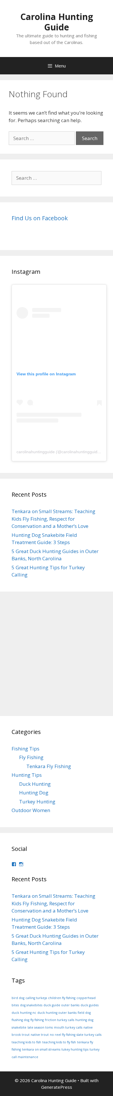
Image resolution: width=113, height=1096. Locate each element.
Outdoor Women (31, 810)
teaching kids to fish (26, 1042)
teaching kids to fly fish (59, 1042)
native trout (40, 1035)
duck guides (90, 1005)
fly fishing (37, 1020)
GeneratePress (56, 1087)
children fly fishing (61, 998)
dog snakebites (31, 1005)
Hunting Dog (33, 792)
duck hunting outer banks (56, 1013)
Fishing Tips (25, 748)
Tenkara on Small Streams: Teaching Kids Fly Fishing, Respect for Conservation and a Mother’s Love (53, 518)
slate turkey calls (88, 1035)
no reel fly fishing (62, 1035)
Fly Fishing (31, 757)
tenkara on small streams (41, 1049)
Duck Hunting (35, 784)
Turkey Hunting (37, 801)
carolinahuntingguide (36, 451)
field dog (84, 1013)
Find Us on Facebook (40, 218)
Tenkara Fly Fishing (48, 766)
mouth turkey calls (68, 1027)
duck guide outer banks (61, 1005)
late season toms (40, 1027)
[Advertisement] (56, 653)
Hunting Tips (27, 775)
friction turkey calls (59, 1020)
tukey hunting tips (74, 1049)
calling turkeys (36, 998)
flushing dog (20, 1020)
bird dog (18, 998)
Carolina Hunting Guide (56, 22)
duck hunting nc (24, 1013)
